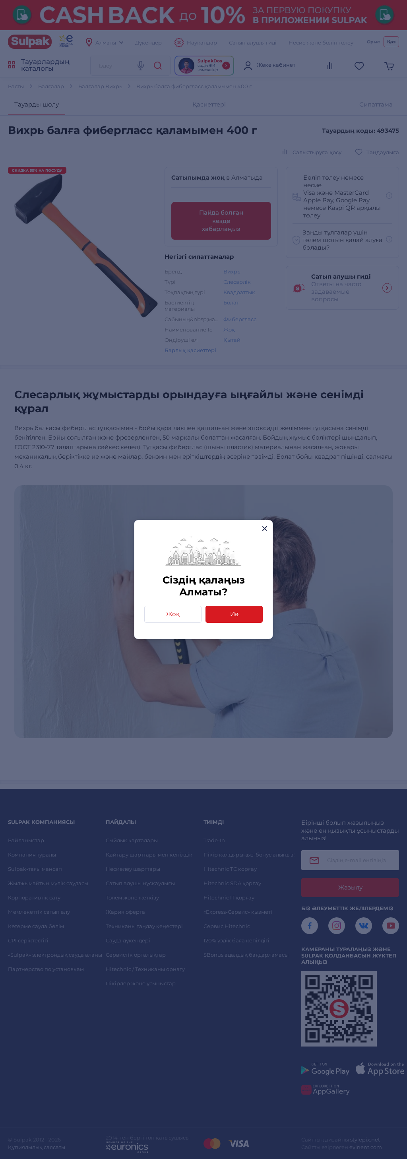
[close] (264, 528)
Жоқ (173, 614)
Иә (234, 614)
